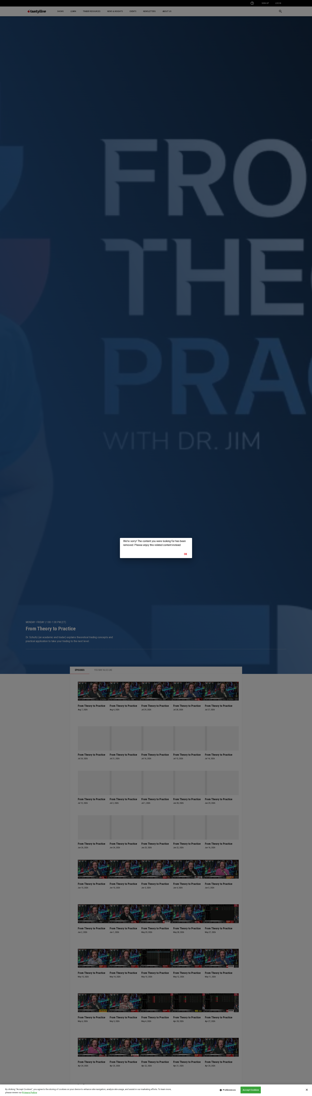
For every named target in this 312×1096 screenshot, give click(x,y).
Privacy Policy (29, 1092)
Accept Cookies (251, 1089)
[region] (156, 1090)
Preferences (229, 1089)
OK (185, 554)
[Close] (306, 1089)
